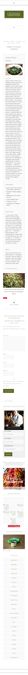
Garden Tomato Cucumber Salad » (14, 321)
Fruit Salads (14, 595)
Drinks (14, 586)
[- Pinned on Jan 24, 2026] (7, 518)
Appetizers (14, 560)
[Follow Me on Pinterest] (14, 526)
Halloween (14, 604)
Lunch (13, 43)
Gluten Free (18, 41)
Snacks (14, 648)
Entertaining (14, 591)
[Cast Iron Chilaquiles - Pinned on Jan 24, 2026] (21, 505)
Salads (14, 644)
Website (5, 370)
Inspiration (14, 617)
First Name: (7, 431)
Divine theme (15, 672)
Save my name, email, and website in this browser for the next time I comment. (13, 383)
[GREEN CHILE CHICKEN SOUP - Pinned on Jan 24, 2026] (14, 513)
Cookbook (14, 569)
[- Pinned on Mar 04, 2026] (7, 497)
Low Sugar (14, 626)
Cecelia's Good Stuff (14, 14)
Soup (14, 653)
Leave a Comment (14, 304)
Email (5, 362)
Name (5, 354)
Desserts (14, 578)
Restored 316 (24, 672)
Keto (14, 622)
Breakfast (14, 564)
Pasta (14, 635)
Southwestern (14, 657)
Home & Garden (14, 613)
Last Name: (7, 438)
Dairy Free (6, 41)
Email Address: (8, 445)
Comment (6, 335)
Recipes (18, 43)
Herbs (14, 609)
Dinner (12, 41)
